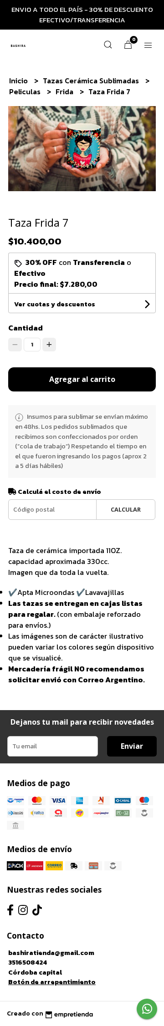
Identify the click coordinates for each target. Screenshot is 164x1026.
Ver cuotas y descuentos (54, 304)
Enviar (132, 746)
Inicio (19, 80)
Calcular (126, 509)
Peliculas (25, 91)
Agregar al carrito (82, 379)
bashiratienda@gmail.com (51, 953)
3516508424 (27, 962)
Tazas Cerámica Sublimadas (92, 80)
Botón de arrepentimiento (52, 982)
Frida (65, 91)
